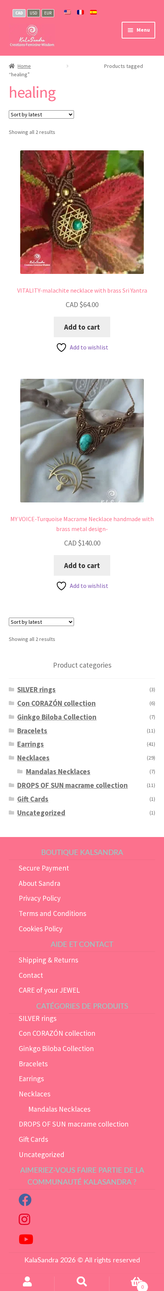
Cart (126, 1284)
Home (24, 66)
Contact (31, 975)
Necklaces (33, 757)
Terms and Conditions (52, 913)
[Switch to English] (67, 12)
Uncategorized (41, 812)
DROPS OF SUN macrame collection (72, 785)
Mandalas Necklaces (58, 771)
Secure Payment (44, 867)
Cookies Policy (41, 928)
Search (82, 1284)
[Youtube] (26, 1241)
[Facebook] (25, 1202)
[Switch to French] (80, 12)
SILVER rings (36, 689)
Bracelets (32, 730)
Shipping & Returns (48, 959)
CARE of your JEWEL (49, 990)
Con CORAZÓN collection (56, 703)
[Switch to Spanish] (93, 12)
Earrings (30, 744)
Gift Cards (32, 798)
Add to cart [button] (82, 327)
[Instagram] (24, 1221)
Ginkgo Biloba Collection (56, 716)
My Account (27, 1284)
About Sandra (39, 883)
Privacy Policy (40, 898)
